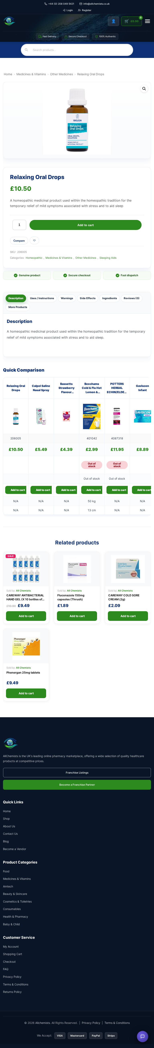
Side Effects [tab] (87, 298)
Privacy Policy (12, 976)
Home (8, 74)
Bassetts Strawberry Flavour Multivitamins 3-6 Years (66, 388)
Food (6, 871)
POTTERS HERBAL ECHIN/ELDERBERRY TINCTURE (117, 388)
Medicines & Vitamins (31, 74)
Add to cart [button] (18, 490)
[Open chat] (142, 1036)
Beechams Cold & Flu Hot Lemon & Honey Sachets (92, 388)
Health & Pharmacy (15, 916)
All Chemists (23, 590)
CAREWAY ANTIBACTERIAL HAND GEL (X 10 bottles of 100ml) (25, 599)
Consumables (12, 909)
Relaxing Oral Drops (16, 388)
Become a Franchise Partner (77, 784)
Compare (19, 240)
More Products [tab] (17, 307)
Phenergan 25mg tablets (23, 672)
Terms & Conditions (15, 984)
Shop (6, 818)
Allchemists (42, 1022)
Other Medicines (61, 74)
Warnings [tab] (67, 298)
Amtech (8, 886)
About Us (9, 826)
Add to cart (85, 225)
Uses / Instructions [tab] (42, 298)
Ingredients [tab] (109, 298)
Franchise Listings (77, 772)
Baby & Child (11, 924)
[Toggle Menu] (147, 21)
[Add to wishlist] (34, 240)
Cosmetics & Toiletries (17, 901)
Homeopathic (34, 257)
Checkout (9, 961)
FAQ (5, 969)
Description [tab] (15, 298)
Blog (6, 841)
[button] (144, 88)
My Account (11, 946)
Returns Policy (12, 991)
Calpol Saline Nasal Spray (41, 388)
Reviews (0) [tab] (132, 298)
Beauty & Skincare (15, 893)
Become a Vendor (14, 849)
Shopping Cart (12, 954)
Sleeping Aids (108, 257)
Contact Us (10, 833)
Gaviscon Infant (142, 388)
